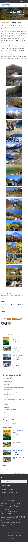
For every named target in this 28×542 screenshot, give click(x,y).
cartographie (13, 503)
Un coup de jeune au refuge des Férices (12, 492)
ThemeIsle (19, 538)
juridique (13, 517)
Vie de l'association (11, 525)
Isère (11, 517)
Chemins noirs (3, 511)
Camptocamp (6, 415)
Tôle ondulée (19, 524)
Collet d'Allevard (15, 511)
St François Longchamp (13, 524)
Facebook (4, 532)
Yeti (4, 402)
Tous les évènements (8, 370)
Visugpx (5, 423)
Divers (9, 318)
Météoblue (6, 404)
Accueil (2, 22)
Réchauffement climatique (5, 522)
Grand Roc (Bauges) (17, 355)
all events (5, 465)
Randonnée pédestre (17, 318)
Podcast (3, 520)
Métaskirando (6, 417)
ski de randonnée (4, 524)
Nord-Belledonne (8, 519)
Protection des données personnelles (15, 532)
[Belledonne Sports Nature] (6, 5)
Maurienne (3, 519)
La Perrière (20, 517)
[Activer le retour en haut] (25, 539)
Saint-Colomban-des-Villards (15, 522)
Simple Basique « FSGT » (6, 472)
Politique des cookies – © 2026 (14, 535)
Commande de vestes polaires (20, 473)
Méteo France (6, 407)
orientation (13, 519)
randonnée (11, 520)
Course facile (6, 513)
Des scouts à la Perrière (8, 489)
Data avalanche (7, 387)
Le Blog (7, 22)
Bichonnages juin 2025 (6, 503)
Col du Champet (9, 511)
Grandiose (3, 517)
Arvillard (5, 501)
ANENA (5, 392)
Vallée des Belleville (4, 525)
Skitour (5, 412)
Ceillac (18, 503)
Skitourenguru (6, 397)
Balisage (11, 501)
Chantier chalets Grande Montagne (10, 507)
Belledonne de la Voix (18, 501)
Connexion (21, 1)
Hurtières (8, 517)
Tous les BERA (7, 384)
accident (2, 501)
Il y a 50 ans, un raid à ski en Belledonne (12, 495)
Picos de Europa (19, 519)
